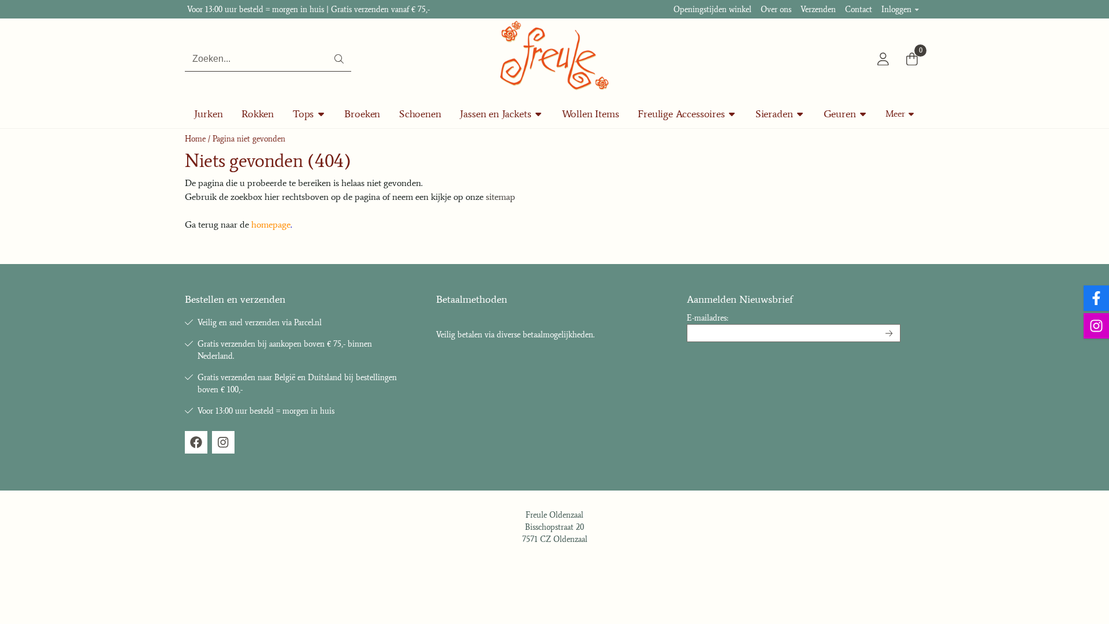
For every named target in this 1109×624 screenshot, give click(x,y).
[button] (883, 59)
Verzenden (818, 9)
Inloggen (896, 9)
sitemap (500, 196)
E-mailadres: (707, 318)
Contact (858, 9)
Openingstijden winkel (712, 9)
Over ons (776, 9)
